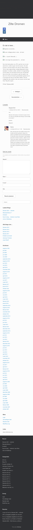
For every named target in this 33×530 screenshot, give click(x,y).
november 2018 (6, 269)
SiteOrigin (19, 527)
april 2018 (5, 276)
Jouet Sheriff (6, 240)
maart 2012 (5, 356)
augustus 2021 (6, 248)
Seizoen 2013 (6, 229)
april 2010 (5, 379)
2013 (3, 460)
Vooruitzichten (16, 97)
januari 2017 (5, 286)
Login (4, 417)
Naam (4, 176)
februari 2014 (6, 326)
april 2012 (5, 354)
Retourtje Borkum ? (7, 212)
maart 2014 (5, 324)
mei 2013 (5, 339)
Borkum (19, 521)
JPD (3, 514)
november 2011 (6, 358)
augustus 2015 (6, 307)
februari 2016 (6, 301)
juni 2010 (5, 375)
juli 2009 (5, 383)
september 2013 (6, 331)
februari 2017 (6, 284)
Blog (3, 462)
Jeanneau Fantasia (7, 238)
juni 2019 (5, 263)
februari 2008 (6, 405)
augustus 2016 (6, 290)
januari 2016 (5, 303)
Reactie (5, 159)
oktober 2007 (6, 409)
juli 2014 (5, 320)
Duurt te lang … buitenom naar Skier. (11, 217)
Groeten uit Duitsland (17, 519)
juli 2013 (5, 335)
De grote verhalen (6, 464)
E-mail (4, 183)
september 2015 (6, 305)
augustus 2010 (6, 371)
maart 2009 (5, 390)
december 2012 (6, 343)
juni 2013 (5, 337)
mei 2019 (5, 265)
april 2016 (5, 297)
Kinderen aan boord (7, 236)
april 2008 (5, 400)
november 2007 (6, 407)
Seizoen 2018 (5, 481)
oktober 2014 (6, 314)
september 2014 (6, 316)
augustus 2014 (6, 318)
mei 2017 (5, 280)
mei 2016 (5, 295)
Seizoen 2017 (5, 479)
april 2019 (5, 267)
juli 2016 (5, 292)
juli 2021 (5, 250)
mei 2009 (5, 386)
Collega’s (16, 91)
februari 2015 (6, 309)
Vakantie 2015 (5, 485)
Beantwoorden (25, 110)
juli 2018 (5, 273)
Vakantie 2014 (5, 483)
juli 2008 (5, 396)
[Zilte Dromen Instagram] (4, 32)
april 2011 (5, 366)
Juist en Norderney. (7, 219)
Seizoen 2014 (6, 227)
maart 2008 (5, 402)
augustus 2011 (6, 362)
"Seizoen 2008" (10, 84)
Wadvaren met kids (6, 487)
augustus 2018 (6, 271)
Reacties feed (6, 421)
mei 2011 (5, 364)
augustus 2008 (6, 394)
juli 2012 (5, 347)
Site (4, 189)
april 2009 (5, 388)
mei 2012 (5, 352)
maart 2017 (5, 282)
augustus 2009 (6, 381)
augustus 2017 (6, 278)
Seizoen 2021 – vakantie (8, 210)
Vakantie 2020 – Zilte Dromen (9, 521)
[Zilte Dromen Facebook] (4, 29)
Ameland (5, 215)
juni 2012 (5, 350)
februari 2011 (6, 369)
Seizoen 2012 (6, 231)
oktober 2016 (6, 288)
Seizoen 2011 (6, 233)
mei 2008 (5, 398)
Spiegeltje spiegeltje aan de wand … (14, 514)
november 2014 (6, 311)
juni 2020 (5, 254)
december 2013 (6, 328)
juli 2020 (5, 252)
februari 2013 (6, 341)
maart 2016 (5, 299)
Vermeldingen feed (7, 419)
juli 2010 (5, 373)
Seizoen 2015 (5, 477)
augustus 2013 (6, 333)
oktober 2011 (6, 360)
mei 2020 (5, 256)
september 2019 (6, 259)
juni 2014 (5, 322)
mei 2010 (5, 377)
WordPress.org (6, 423)
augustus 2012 (6, 345)
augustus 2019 (6, 261)
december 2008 (6, 392)
